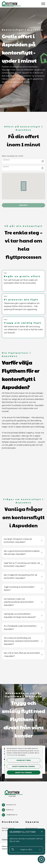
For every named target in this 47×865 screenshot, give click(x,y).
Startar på (6, 159)
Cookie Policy (11, 755)
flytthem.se (9, 810)
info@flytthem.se (11, 815)
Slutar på (6, 166)
